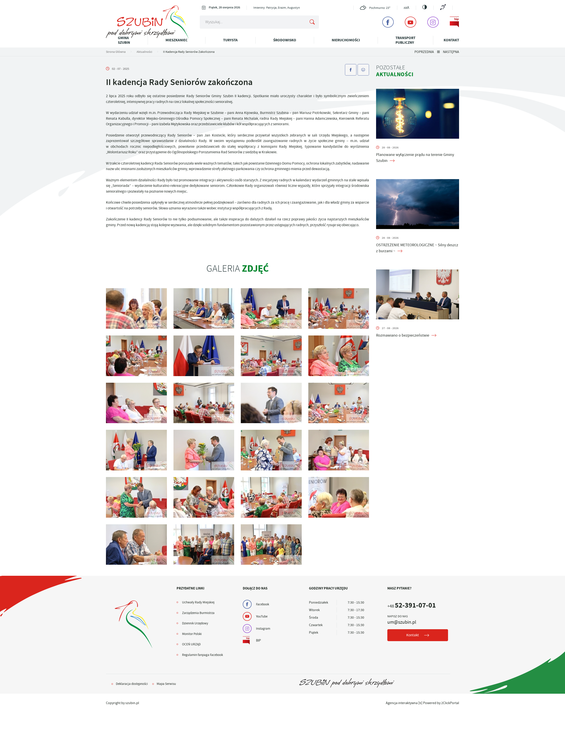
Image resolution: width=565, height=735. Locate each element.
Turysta (230, 40)
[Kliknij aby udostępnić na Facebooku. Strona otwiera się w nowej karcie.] (350, 70)
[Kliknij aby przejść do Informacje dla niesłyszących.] (442, 7)
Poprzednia (424, 52)
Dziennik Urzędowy (195, 623)
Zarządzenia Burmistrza (198, 613)
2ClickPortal (450, 703)
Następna (451, 52)
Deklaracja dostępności (132, 684)
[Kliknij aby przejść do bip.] (454, 22)
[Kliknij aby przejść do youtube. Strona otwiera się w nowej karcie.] (410, 22)
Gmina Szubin (124, 40)
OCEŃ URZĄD (191, 644)
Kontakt (451, 40)
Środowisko (284, 40)
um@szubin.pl (401, 622)
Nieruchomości (346, 40)
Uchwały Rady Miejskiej (198, 602)
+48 (411, 606)
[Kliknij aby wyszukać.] (312, 22)
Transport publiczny (405, 40)
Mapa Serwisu (166, 684)
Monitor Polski (192, 634)
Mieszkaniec (177, 40)
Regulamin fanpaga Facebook (202, 655)
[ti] (420, 703)
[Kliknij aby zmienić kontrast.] (424, 7)
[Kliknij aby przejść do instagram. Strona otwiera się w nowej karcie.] (433, 22)
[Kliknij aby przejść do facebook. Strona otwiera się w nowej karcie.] (388, 22)
